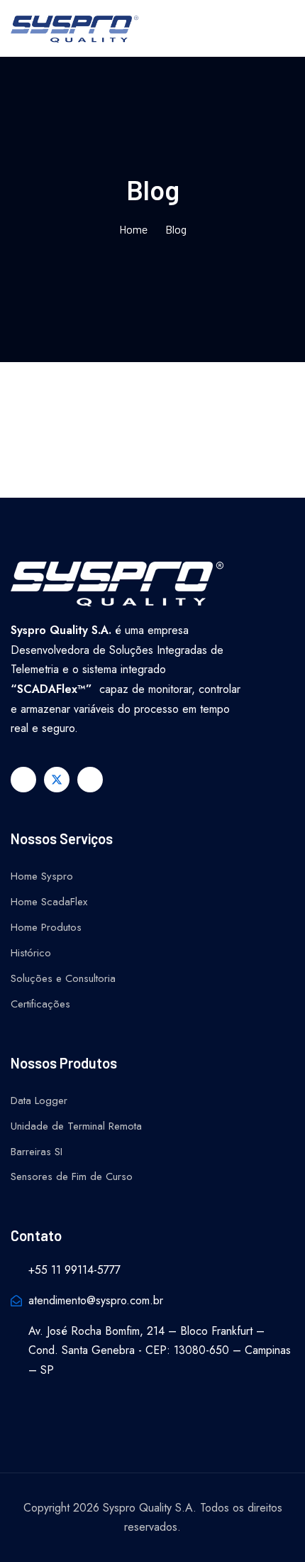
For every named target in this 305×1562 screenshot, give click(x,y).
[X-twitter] (57, 779)
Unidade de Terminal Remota (76, 1126)
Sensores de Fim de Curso (72, 1176)
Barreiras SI (36, 1151)
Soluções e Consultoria (63, 978)
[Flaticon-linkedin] (90, 779)
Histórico (31, 953)
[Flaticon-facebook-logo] (23, 779)
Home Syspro (42, 876)
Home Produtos (46, 927)
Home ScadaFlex (49, 902)
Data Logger (39, 1100)
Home (133, 229)
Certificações (40, 1004)
